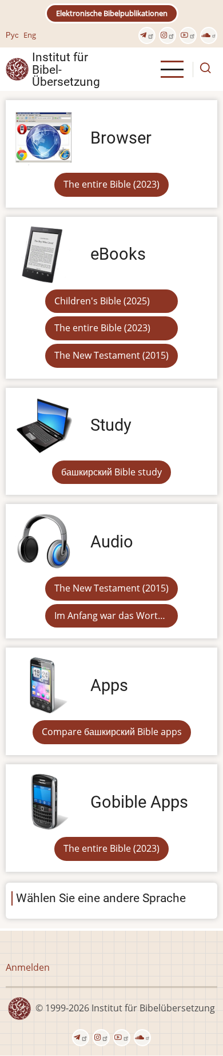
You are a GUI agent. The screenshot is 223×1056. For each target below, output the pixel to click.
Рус (12, 35)
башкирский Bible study (111, 472)
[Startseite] (17, 68)
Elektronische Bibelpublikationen (112, 13)
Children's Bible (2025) (102, 301)
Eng (29, 35)
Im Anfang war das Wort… (109, 615)
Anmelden (28, 967)
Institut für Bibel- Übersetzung (66, 69)
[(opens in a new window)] (147, 35)
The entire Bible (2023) (111, 184)
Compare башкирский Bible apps (112, 731)
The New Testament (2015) (111, 355)
